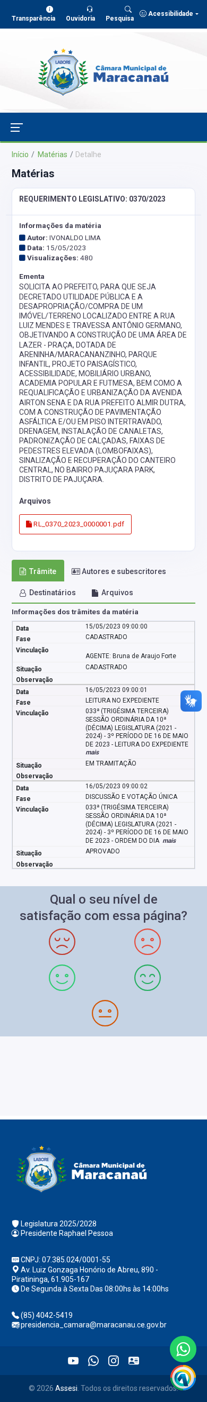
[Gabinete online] (133, 1360)
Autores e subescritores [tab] (124, 571)
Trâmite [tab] (42, 571)
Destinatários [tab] (52, 592)
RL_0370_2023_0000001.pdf (78, 524)
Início (20, 154)
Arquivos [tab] (117, 592)
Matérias (51, 154)
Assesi (66, 1388)
